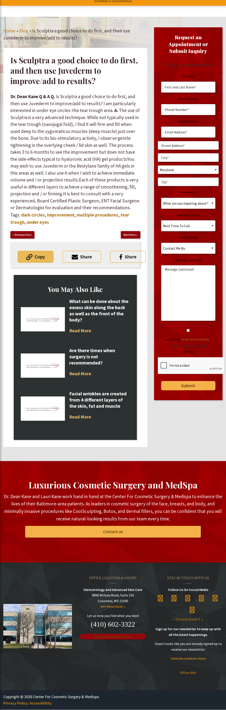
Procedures (188, 192)
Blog (23, 31)
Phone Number (188, 99)
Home (9, 31)
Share (86, 257)
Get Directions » (113, 606)
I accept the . (187, 339)
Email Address (188, 121)
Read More (80, 331)
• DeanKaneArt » (188, 619)
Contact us (113, 531)
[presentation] (191, 365)
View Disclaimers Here (188, 658)
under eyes (38, 222)
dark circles (33, 215)
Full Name (188, 76)
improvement (61, 215)
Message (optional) (188, 260)
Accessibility (40, 703)
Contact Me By (188, 237)
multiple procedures (97, 215)
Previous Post (23, 234)
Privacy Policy (15, 703)
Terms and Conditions (195, 339)
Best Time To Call (188, 215)
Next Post (130, 234)
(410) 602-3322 (113, 624)
